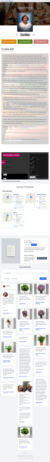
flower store (36, 139)
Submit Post (43, 278)
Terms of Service (28, 456)
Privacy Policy (21, 456)
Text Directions (16, 207)
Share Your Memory (42, 258)
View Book (27, 244)
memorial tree (18, 139)
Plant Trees (21, 207)
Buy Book (34, 244)
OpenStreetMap (26, 458)
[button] (7, 197)
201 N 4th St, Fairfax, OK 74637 (19, 204)
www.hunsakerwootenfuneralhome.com (27, 126)
